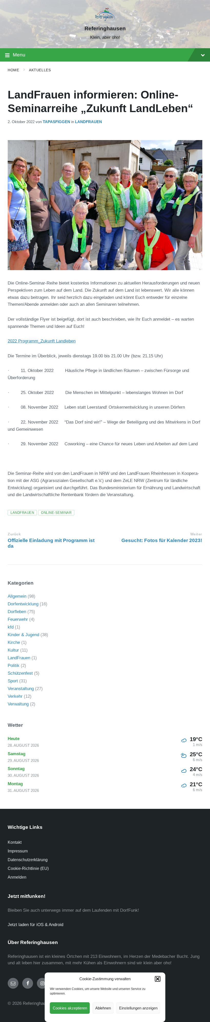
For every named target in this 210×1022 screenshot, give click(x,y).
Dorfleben (17, 611)
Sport (13, 681)
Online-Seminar (56, 513)
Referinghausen (105, 28)
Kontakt (15, 842)
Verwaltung (18, 704)
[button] (157, 978)
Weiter (196, 534)
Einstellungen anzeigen (138, 1008)
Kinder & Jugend (23, 634)
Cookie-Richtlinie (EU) (28, 868)
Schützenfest (20, 673)
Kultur (13, 650)
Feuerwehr (18, 619)
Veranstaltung (21, 688)
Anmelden (17, 877)
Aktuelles (40, 70)
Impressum (18, 851)
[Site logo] (105, 19)
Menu (19, 54)
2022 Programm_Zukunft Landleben (42, 341)
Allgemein (17, 596)
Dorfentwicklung (23, 604)
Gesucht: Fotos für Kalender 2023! (161, 540)
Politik (13, 665)
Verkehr (15, 696)
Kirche (14, 642)
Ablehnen (103, 1008)
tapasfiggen (56, 122)
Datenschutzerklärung (28, 860)
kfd (11, 627)
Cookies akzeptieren (70, 1008)
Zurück (14, 534)
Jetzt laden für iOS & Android (35, 924)
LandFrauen (88, 122)
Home (13, 70)
